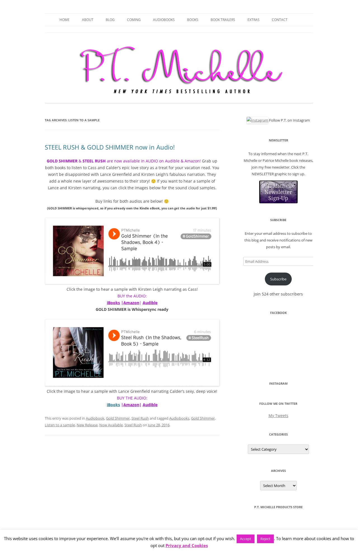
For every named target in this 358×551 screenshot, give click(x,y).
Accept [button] (245, 538)
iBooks (113, 302)
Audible (150, 302)
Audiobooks (164, 19)
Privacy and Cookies (187, 545)
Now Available (111, 424)
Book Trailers (223, 19)
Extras (254, 19)
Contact (280, 19)
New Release (87, 424)
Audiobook (95, 418)
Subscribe (278, 279)
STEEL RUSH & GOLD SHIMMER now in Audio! (110, 147)
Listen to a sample (60, 424)
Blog (110, 19)
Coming (134, 19)
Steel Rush (140, 418)
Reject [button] (265, 538)
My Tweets (278, 415)
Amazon (131, 302)
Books (192, 19)
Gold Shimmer (118, 418)
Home (65, 19)
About (87, 19)
